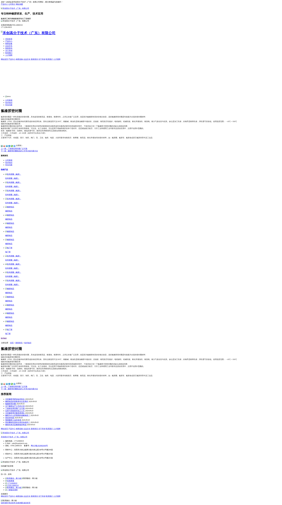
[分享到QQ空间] (2, 146)
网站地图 (19, 4)
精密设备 (8, 44)
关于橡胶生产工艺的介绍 (15, 406)
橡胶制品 (8, 211)
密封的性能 (9, 418)
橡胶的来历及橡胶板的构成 (15, 425)
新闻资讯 (8, 48)
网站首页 (4, 429)
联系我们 (8, 53)
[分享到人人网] (9, 146)
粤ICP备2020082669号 (39, 446)
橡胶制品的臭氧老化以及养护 (16, 401)
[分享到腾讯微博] (7, 146)
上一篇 (14, 149)
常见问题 (8, 105)
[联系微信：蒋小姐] (13, 478)
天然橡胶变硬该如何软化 (15, 399)
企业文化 (8, 46)
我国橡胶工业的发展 (13, 420)
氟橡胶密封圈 (10, 404)
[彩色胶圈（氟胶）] (13, 174)
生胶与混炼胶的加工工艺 (15, 411)
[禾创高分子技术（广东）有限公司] (15, 8)
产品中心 (4, 4)
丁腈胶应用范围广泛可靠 (15, 408)
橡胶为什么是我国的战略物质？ (17, 415)
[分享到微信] (12, 146)
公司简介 (11, 4)
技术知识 (8, 102)
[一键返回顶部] (11, 490)
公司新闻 (8, 100)
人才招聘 (8, 55)
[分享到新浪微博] (4, 146)
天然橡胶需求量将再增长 (15, 413)
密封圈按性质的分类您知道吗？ (17, 422)
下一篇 (19, 151)
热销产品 (4, 169)
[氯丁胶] (8, 248)
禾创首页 (8, 39)
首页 (12, 343)
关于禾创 (8, 50)
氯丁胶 (8, 252)
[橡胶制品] (9, 207)
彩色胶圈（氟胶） (12, 178)
